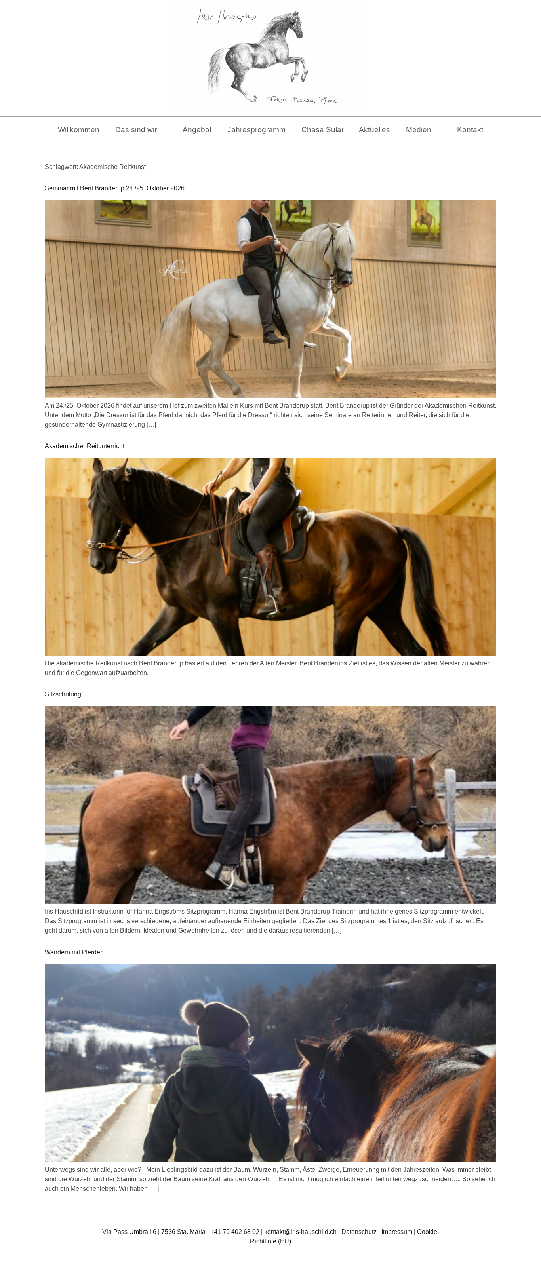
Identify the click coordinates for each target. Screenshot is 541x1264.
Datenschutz (359, 1231)
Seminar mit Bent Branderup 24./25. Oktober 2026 (115, 188)
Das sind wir (136, 129)
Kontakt (470, 129)
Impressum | (399, 1231)
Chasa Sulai (322, 129)
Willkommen (78, 129)
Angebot (197, 129)
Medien (418, 129)
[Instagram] (280, 1254)
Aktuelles (374, 129)
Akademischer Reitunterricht (84, 446)
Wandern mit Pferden (74, 952)
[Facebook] (261, 1254)
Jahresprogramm (256, 129)
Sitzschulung (63, 694)
